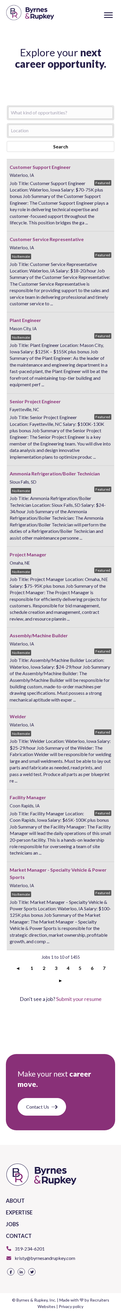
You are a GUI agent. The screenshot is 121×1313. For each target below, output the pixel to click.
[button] (108, 15)
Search (60, 146)
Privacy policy (71, 1306)
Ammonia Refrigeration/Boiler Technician (55, 473)
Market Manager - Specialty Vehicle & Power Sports (58, 873)
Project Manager (28, 554)
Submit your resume (79, 999)
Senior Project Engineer (35, 401)
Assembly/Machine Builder (39, 635)
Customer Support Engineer (40, 167)
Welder (18, 716)
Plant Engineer (25, 320)
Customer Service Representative (47, 239)
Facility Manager (28, 797)
